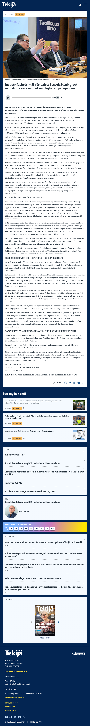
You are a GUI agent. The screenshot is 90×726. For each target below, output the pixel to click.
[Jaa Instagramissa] (65, 383)
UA (52, 529)
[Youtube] (19, 717)
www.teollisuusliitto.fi (15, 671)
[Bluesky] (24, 717)
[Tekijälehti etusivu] (9, 5)
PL (26, 529)
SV (31, 529)
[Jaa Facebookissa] (70, 383)
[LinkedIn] (15, 717)
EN (21, 529)
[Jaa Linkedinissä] (74, 383)
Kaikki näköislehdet (14, 697)
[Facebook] (10, 717)
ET (16, 529)
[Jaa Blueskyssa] (79, 383)
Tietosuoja (9, 710)
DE (11, 529)
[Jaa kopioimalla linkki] (83, 383)
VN (41, 529)
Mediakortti (10, 706)
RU (47, 529)
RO (36, 529)
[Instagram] (6, 717)
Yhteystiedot (10, 703)
